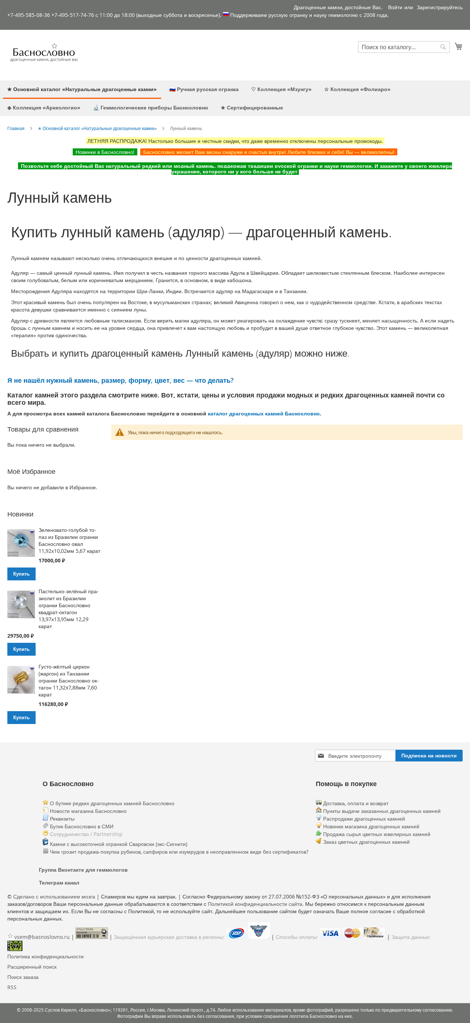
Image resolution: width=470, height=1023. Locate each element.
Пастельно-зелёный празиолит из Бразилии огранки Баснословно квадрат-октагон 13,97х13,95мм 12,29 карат (69, 609)
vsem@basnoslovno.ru (42, 936)
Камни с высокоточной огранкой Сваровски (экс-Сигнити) (117, 843)
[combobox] (404, 47)
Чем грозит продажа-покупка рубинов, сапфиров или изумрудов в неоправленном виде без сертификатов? (178, 851)
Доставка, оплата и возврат (355, 803)
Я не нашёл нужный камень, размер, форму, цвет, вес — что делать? (120, 380)
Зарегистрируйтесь (440, 7)
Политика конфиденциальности (45, 956)
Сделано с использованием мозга (54, 896)
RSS (12, 987)
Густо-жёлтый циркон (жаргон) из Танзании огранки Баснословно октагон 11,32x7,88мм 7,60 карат (69, 680)
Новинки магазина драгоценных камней (371, 826)
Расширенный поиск (32, 966)
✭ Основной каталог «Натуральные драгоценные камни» (97, 128)
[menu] (235, 98)
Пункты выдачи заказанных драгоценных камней (381, 810)
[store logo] (44, 54)
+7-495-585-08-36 (28, 14)
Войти (395, 7)
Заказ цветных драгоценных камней (366, 841)
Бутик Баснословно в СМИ (80, 826)
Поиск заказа (23, 976)
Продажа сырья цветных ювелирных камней (376, 834)
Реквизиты (61, 818)
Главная (16, 128)
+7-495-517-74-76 (72, 14)
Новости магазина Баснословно (87, 810)
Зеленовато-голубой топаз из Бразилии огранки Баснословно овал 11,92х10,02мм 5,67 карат (69, 540)
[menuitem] (82, 89)
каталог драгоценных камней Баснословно (264, 413)
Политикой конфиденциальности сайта (255, 903)
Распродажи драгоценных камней (364, 818)
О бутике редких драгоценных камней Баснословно (111, 803)
